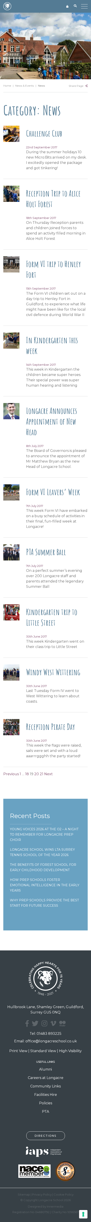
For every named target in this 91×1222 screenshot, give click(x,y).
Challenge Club (44, 133)
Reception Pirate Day (50, 726)
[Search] (75, 6)
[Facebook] (27, 1023)
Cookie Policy (64, 1194)
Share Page (76, 85)
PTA (45, 1111)
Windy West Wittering (53, 672)
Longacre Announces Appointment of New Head (51, 421)
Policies (45, 1103)
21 (41, 774)
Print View (18, 1051)
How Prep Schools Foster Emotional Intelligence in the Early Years (44, 885)
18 (27, 774)
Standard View (43, 1051)
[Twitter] (35, 1023)
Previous (11, 774)
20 (36, 774)
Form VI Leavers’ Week (53, 492)
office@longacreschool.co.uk (51, 1041)
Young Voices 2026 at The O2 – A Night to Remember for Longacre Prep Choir (44, 834)
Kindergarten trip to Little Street (51, 617)
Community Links (45, 1086)
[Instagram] (44, 1023)
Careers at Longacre (45, 1078)
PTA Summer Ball (46, 551)
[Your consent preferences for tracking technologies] (83, 1214)
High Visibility (70, 1051)
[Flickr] (62, 1026)
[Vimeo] (53, 1023)
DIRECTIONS (45, 1135)
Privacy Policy (42, 1194)
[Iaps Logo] (45, 1151)
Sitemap (24, 1194)
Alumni (45, 1069)
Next (48, 774)
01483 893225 (49, 1033)
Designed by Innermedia (45, 1206)
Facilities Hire (45, 1095)
